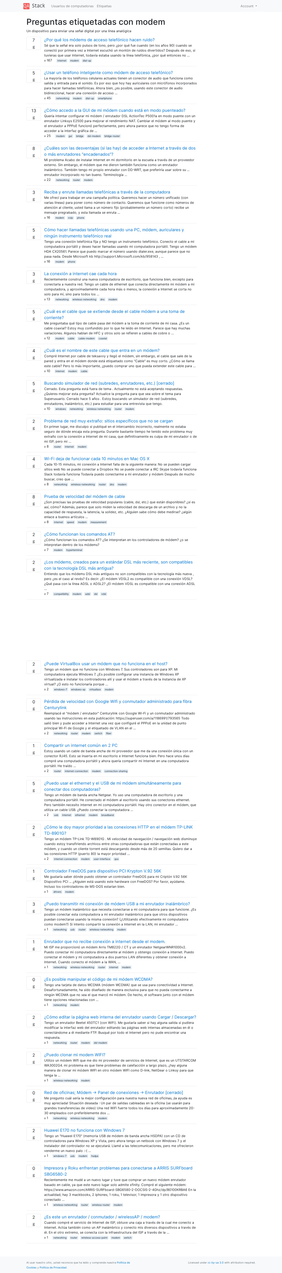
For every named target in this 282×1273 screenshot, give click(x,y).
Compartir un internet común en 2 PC (81, 745)
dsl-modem (94, 136)
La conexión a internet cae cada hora (80, 273)
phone (80, 217)
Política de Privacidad (53, 1267)
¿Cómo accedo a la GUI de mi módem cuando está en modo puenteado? (114, 110)
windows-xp (78, 689)
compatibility (61, 593)
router (76, 180)
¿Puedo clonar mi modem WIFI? (74, 1054)
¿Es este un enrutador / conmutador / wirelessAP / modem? (102, 1216)
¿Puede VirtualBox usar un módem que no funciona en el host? (105, 663)
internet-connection (76, 771)
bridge (79, 136)
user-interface (102, 858)
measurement (98, 522)
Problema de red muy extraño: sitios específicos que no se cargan (108, 420)
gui (70, 136)
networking (62, 98)
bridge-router (112, 136)
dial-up (87, 60)
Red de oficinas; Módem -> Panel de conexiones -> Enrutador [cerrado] (113, 1092)
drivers (57, 891)
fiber (108, 733)
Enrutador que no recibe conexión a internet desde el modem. (105, 941)
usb (56, 815)
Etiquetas (104, 6)
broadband (107, 815)
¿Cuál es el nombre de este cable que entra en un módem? (102, 350)
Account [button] (248, 6)
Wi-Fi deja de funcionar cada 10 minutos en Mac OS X (96, 458)
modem (74, 60)
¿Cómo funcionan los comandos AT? (79, 534)
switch (98, 733)
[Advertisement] (111, 632)
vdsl (103, 593)
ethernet (80, 815)
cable (71, 338)
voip (70, 217)
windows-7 (60, 689)
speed (70, 522)
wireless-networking (84, 299)
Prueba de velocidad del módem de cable (84, 496)
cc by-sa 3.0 (216, 1262)
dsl (95, 593)
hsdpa (94, 1155)
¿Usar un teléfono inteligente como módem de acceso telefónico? (108, 72)
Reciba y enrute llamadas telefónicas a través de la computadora (107, 192)
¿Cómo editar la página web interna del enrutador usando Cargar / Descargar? (120, 1017)
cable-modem (86, 338)
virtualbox (95, 689)
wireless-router (101, 1204)
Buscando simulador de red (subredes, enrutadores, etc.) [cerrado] (109, 383)
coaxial (103, 338)
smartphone (105, 98)
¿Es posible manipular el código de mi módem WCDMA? (98, 979)
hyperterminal (74, 550)
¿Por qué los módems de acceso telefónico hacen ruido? (99, 39)
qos (116, 858)
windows (61, 408)
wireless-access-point (94, 1237)
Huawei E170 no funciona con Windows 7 (84, 1130)
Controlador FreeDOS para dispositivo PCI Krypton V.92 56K (102, 871)
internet (61, 60)
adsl (87, 593)
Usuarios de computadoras (72, 6)
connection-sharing (116, 771)
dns (102, 299)
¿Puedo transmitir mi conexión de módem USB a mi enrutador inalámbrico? (117, 903)
